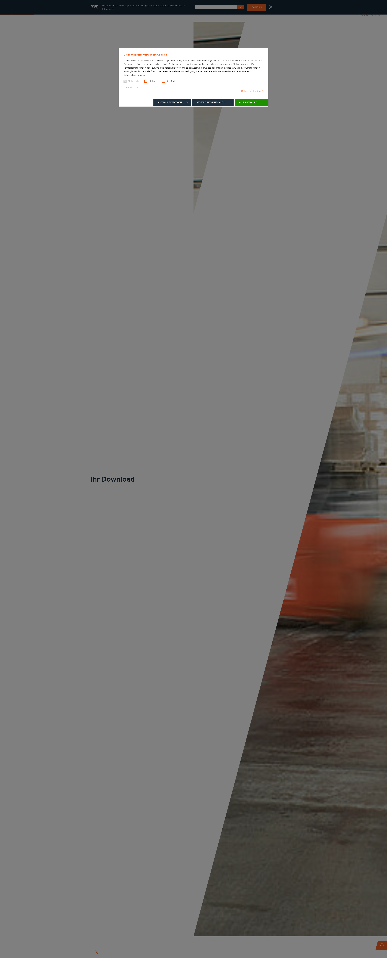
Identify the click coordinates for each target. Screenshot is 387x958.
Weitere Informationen (210, 102)
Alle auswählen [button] (249, 102)
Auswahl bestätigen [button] (170, 102)
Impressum (129, 87)
